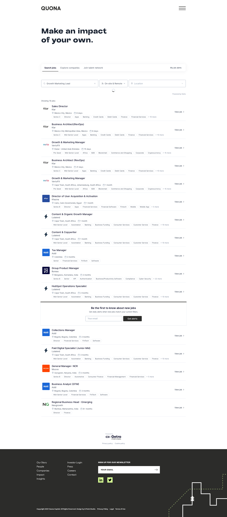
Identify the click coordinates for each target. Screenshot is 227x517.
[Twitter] (110, 480)
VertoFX (56, 145)
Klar (54, 109)
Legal (112, 509)
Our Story (42, 462)
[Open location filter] (182, 83)
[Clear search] (95, 83)
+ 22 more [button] (157, 279)
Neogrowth (57, 405)
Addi (54, 253)
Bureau (55, 271)
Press (70, 466)
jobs (50, 67)
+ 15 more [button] (167, 153)
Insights (41, 478)
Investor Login (74, 462)
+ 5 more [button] (155, 207)
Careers (71, 470)
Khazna (55, 199)
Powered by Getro (179, 94)
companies (69, 67)
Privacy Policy (102, 509)
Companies (43, 470)
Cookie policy (120, 443)
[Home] (51, 8)
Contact (71, 474)
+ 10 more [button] (152, 117)
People (40, 466)
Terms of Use (120, 509)
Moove (55, 369)
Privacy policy (107, 443)
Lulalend (56, 217)
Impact (40, 474)
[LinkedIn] (100, 480)
